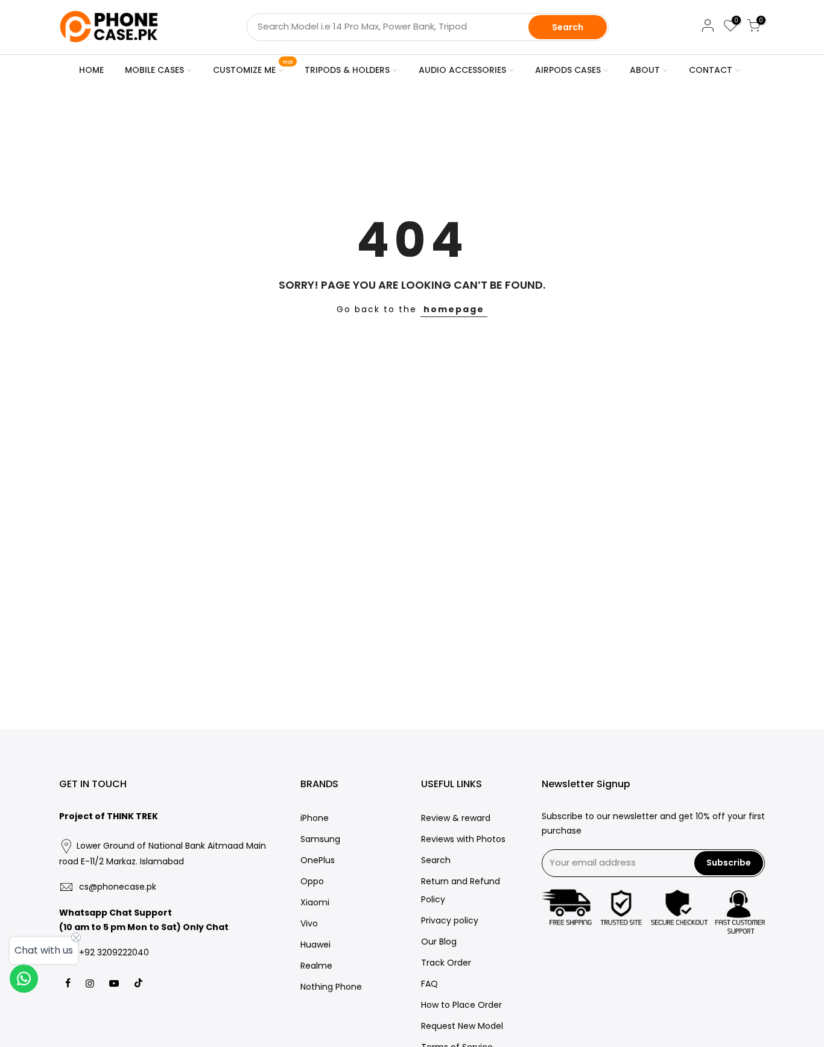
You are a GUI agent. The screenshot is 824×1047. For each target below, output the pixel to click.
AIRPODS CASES (568, 70)
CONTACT (710, 70)
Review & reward (455, 818)
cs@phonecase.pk (117, 887)
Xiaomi (314, 902)
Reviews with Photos (463, 839)
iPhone (314, 818)
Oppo (312, 881)
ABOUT (645, 70)
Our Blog (439, 941)
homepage (453, 309)
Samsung (320, 839)
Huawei (315, 945)
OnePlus (317, 860)
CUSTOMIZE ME (253, 67)
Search (567, 27)
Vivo (309, 923)
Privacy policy (449, 920)
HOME (91, 70)
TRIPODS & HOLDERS (347, 70)
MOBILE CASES (154, 70)
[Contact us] (24, 978)
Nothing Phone (331, 987)
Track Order (446, 963)
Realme (316, 966)
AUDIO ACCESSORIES (462, 70)
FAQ (429, 984)
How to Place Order (461, 1005)
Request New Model (462, 1026)
